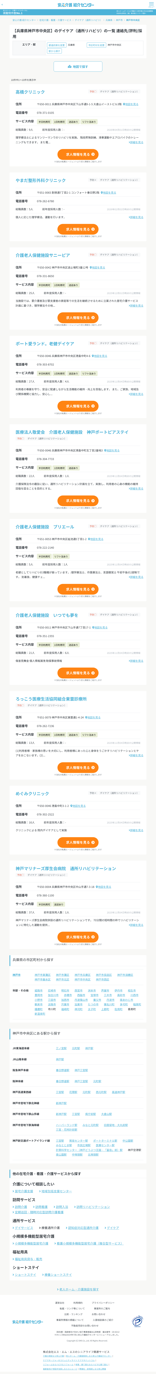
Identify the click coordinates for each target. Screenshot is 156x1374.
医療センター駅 (105, 1145)
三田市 (52, 1000)
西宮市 (79, 990)
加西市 (65, 1000)
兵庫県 (109, 20)
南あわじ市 (126, 1000)
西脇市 (81, 995)
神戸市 (119, 20)
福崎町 (65, 1009)
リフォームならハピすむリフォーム (58, 1364)
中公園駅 (128, 1140)
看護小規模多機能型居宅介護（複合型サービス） (90, 1243)
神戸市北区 (62, 979)
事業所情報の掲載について (70, 1319)
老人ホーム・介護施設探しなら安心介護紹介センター (89, 1356)
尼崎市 (52, 990)
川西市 (134, 995)
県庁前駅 (90, 1114)
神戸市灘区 (62, 975)
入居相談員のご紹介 (103, 1319)
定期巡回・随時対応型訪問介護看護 (39, 1212)
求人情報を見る (78, 154)
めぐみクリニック (32, 793)
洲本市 (92, 990)
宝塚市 (95, 995)
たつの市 (93, 1004)
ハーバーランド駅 (66, 1125)
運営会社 (59, 1302)
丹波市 (111, 1000)
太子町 (92, 1009)
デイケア (113, 1227)
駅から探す (54, 51)
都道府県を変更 (57, 45)
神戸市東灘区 (43, 975)
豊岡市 (39, 995)
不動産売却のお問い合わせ (85, 1325)
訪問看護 (41, 1206)
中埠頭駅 (77, 1154)
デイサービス (24, 1227)
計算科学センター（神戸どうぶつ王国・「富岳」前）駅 (89, 1150)
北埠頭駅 (93, 1154)
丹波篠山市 (81, 1000)
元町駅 (76, 1048)
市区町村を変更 (96, 45)
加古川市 (53, 995)
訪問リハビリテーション (93, 1206)
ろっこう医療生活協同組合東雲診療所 (51, 699)
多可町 (124, 1004)
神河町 (79, 1009)
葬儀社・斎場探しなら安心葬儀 (92, 1369)
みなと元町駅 (91, 1125)
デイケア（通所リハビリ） (88, 20)
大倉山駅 (106, 1114)
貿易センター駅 (78, 1140)
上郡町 (105, 1009)
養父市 (97, 1000)
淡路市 (52, 1004)
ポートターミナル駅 (105, 1140)
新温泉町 (40, 1014)
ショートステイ (25, 1274)
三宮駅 (60, 1092)
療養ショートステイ (58, 1274)
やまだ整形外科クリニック (41, 180)
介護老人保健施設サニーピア (43, 255)
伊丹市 (119, 990)
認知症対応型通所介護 (83, 1227)
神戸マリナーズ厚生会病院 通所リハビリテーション (66, 868)
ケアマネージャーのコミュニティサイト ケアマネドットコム (69, 1360)
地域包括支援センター (56, 1191)
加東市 (79, 1004)
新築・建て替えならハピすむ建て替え (92, 1364)
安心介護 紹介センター (24, 20)
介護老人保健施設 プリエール (45, 526)
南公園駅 (61, 1154)
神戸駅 (89, 1048)
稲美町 (137, 1004)
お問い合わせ (98, 1314)
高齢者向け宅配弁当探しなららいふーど (60, 1369)
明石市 (65, 990)
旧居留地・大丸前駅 (116, 1125)
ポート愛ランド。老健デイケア (45, 343)
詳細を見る (136, 142)
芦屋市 (105, 990)
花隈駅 (73, 1092)
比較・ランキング (73, 1314)
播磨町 (39, 1009)
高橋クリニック (30, 92)
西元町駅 (101, 1092)
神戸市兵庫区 (83, 975)
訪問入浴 (62, 1206)
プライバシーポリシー (103, 1302)
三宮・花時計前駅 (66, 1129)
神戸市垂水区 (43, 979)
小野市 (39, 1000)
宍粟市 (65, 1004)
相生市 (132, 990)
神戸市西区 (102, 979)
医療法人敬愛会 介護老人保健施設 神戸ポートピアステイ (72, 432)
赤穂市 (68, 995)
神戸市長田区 (104, 975)
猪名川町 (109, 1004)
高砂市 (121, 995)
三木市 (108, 995)
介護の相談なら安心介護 (53, 1356)
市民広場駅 (84, 1145)
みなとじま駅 (64, 1145)
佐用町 (119, 1009)
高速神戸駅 (118, 1092)
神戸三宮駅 (81, 1070)
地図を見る (131, 104)
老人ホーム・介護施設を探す (79, 1289)
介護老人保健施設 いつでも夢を (47, 615)
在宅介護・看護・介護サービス (55, 20)
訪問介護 (21, 1206)
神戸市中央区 (133, 20)
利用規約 (78, 1302)
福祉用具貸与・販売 (28, 1259)
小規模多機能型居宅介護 (31, 1243)
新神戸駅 (61, 1103)
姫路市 (39, 990)
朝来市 (39, 1004)
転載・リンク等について (72, 1308)
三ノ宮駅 (61, 1048)
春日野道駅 (62, 1070)
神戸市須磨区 (125, 975)
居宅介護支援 (24, 1191)
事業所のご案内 (102, 1308)
